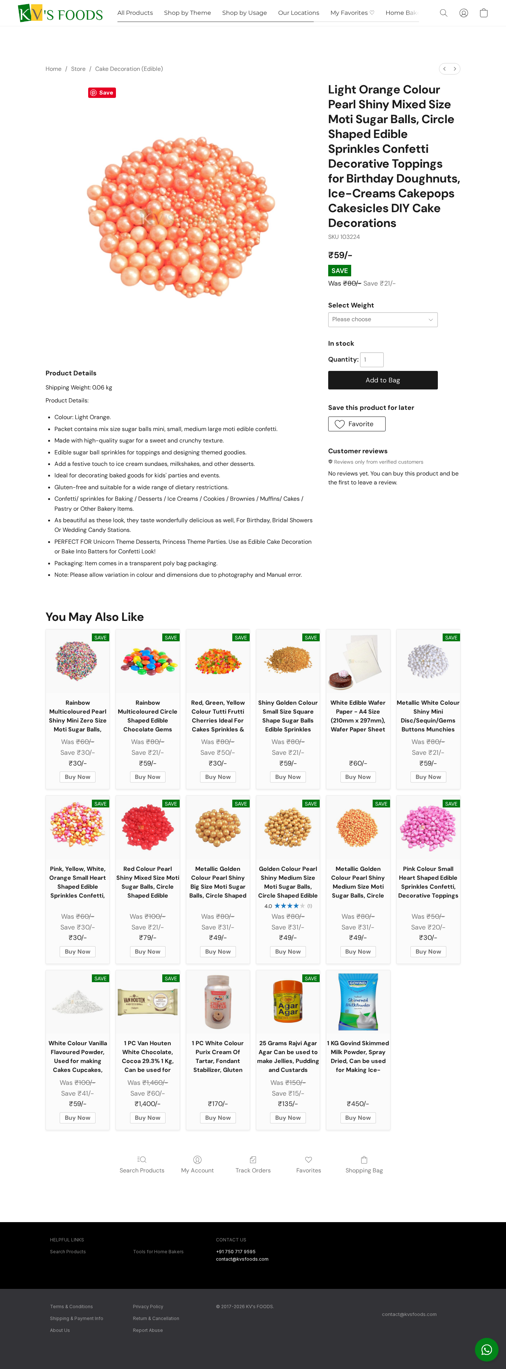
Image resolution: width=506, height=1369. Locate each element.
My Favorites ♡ (352, 12)
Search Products (142, 1170)
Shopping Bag (364, 1170)
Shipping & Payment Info (76, 1318)
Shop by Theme (187, 12)
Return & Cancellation (156, 1318)
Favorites (308, 1170)
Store (78, 69)
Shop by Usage (244, 12)
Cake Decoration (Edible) (129, 69)
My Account (197, 1170)
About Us (60, 1330)
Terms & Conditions (71, 1306)
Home (53, 69)
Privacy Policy (148, 1306)
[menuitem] (444, 68)
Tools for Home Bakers (158, 1251)
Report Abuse (148, 1330)
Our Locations (298, 12)
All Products (135, 12)
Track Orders (253, 1170)
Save (106, 92)
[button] (487, 1350)
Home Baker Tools (412, 12)
